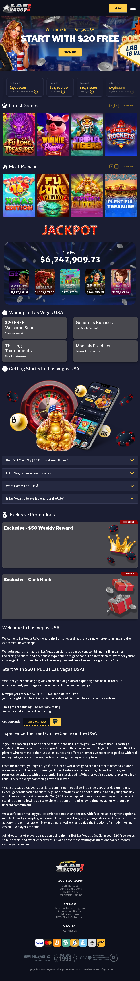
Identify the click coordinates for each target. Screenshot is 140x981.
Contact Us (70, 930)
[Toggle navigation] (133, 8)
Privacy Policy (70, 891)
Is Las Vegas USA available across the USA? (35, 498)
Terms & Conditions (70, 888)
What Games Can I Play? (22, 486)
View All (128, 106)
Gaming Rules (70, 885)
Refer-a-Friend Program (70, 908)
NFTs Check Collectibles (70, 917)
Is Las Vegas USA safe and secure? (29, 473)
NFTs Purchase (70, 914)
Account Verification (70, 911)
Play (118, 8)
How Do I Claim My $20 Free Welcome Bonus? (37, 460)
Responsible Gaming (70, 895)
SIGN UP (70, 52)
